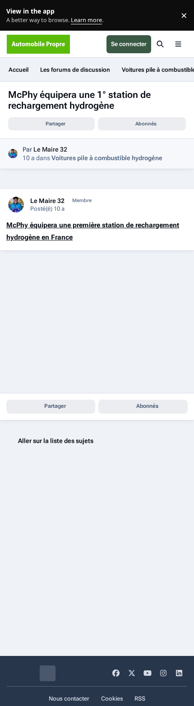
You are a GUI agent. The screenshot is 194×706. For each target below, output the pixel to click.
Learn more (17, 15)
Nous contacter (69, 698)
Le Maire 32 (50, 149)
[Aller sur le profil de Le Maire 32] (13, 153)
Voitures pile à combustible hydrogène (106, 158)
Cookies (112, 698)
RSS (139, 698)
